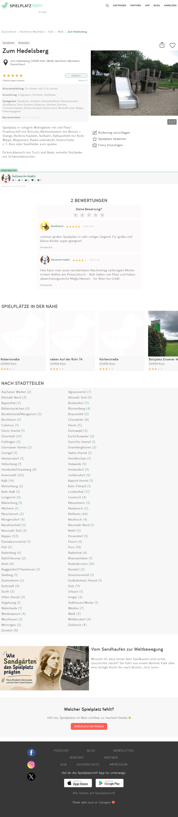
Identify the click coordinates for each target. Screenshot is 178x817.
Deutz (72, 425)
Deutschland (8, 31)
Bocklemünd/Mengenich (18, 414)
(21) (19, 436)
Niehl (72, 530)
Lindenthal (75, 491)
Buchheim (8, 419)
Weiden (73, 608)
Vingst (72, 597)
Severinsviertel (78, 575)
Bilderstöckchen (12, 408)
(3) (24, 397)
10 (22, 180)
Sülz (71, 586)
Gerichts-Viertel (79, 442)
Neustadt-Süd (11, 530)
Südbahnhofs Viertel (82, 580)
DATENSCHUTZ (88, 764)
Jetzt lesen (151, 667)
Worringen (8, 625)
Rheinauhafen (78, 558)
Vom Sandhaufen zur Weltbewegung (127, 649)
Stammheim (10, 580)
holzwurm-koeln (24, 176)
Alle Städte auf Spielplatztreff (94, 793)
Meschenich (9, 514)
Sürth (5, 591)
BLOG (157, 5)
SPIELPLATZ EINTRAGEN (89, 726)
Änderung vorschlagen (114, 132)
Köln (51, 31)
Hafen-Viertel (77, 453)
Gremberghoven (79, 447)
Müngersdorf (10, 519)
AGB (63, 764)
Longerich (8, 497)
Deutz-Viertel (10, 430)
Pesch (72, 541)
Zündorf (7, 630)
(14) (11, 480)
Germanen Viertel (14, 447)
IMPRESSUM (119, 764)
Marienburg (9, 503)
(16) (91, 564)
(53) (15, 536)
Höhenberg (9, 464)
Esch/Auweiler (78, 436)
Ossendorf (75, 536)
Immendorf (76, 469)
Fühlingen (8, 442)
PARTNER (135, 5)
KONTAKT (77, 757)
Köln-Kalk (8, 491)
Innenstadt (9, 475)
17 (28, 180)
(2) (29, 392)
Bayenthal (8, 403)
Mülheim (74, 514)
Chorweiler (76, 419)
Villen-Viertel (10, 597)
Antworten (46, 247)
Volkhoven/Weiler (81, 602)
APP (147, 5)
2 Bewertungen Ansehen (13, 80)
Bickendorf (76, 403)
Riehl (4, 564)
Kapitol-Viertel (78, 480)
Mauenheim (76, 503)
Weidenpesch (10, 614)
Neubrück (75, 519)
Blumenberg (76, 408)
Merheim (7, 508)
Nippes (6, 536)
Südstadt (7, 586)
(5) (90, 397)
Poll (4, 547)
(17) (87, 491)
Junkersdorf (76, 475)
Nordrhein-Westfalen (32, 31)
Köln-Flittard (77, 486)
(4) (88, 408)
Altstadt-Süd (77, 397)
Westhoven (9, 619)
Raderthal (75, 552)
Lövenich (74, 497)
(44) (85, 514)
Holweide (74, 464)
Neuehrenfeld (11, 525)
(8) (87, 419)
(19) (78, 547)
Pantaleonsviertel (13, 541)
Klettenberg (9, 486)
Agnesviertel (77, 392)
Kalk (4, 480)
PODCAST (61, 750)
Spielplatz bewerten (112, 139)
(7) (89, 392)
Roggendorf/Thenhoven (18, 569)
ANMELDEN (170, 5)
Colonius (7, 425)
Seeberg (7, 575)
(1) (17, 425)
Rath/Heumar (11, 558)
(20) (21, 475)
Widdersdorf (77, 619)
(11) (77, 586)
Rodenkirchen (78, 564)
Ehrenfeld (8, 436)
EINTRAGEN (119, 5)
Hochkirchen (77, 458)
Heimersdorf (10, 458)
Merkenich (75, 508)
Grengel (7, 453)
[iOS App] (78, 786)
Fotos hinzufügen (110, 145)
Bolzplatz (24, 42)
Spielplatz (8, 42)
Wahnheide (9, 608)
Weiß (61, 31)
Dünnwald (75, 430)
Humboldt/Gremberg (16, 469)
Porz (71, 547)
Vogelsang (8, 602)
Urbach (73, 591)
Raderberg (8, 552)
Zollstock (74, 625)
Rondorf (74, 569)
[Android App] (109, 786)
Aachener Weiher (13, 392)
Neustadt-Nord (78, 525)
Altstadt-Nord (11, 397)
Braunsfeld (75, 414)
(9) (17, 586)
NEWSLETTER (123, 750)
